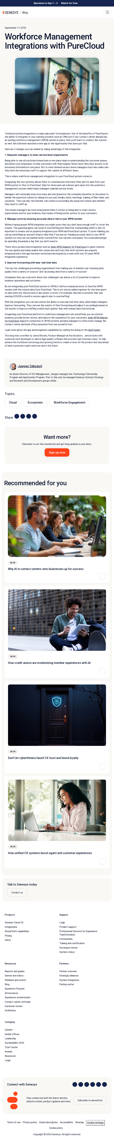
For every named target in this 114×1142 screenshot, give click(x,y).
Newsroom (10, 1056)
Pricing (8, 935)
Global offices (12, 1034)
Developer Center (68, 947)
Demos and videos (14, 975)
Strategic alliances (69, 975)
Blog (7, 984)
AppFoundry (94, 330)
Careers (9, 1029)
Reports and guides (14, 971)
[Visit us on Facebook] (92, 1084)
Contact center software (18, 1001)
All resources (11, 993)
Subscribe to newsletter (90, 1100)
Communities (66, 939)
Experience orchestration (17, 997)
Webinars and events (15, 980)
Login (62, 922)
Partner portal (66, 984)
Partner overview (68, 971)
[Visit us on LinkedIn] (74, 1084)
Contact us (17, 892)
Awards (8, 1051)
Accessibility (66, 1122)
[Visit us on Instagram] (80, 1084)
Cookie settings (95, 1122)
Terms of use (14, 1122)
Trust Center (11, 1047)
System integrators (69, 980)
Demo (8, 940)
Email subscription (48, 1122)
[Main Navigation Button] (107, 12)
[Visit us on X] (86, 1084)
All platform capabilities (17, 931)
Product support (67, 927)
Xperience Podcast (14, 988)
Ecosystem (35, 402)
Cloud (13, 402)
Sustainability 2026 (14, 1042)
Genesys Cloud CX (14, 922)
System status (67, 952)
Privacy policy (30, 1122)
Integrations (11, 927)
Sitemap (79, 1122)
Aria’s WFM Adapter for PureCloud (68, 247)
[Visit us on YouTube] (98, 1084)
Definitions (10, 1010)
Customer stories (13, 1006)
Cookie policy (56, 1128)
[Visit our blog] (104, 1084)
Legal (7, 1060)
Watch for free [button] (69, 3)
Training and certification (72, 943)
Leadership (10, 1038)
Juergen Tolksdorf (30, 366)
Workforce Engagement (69, 402)
